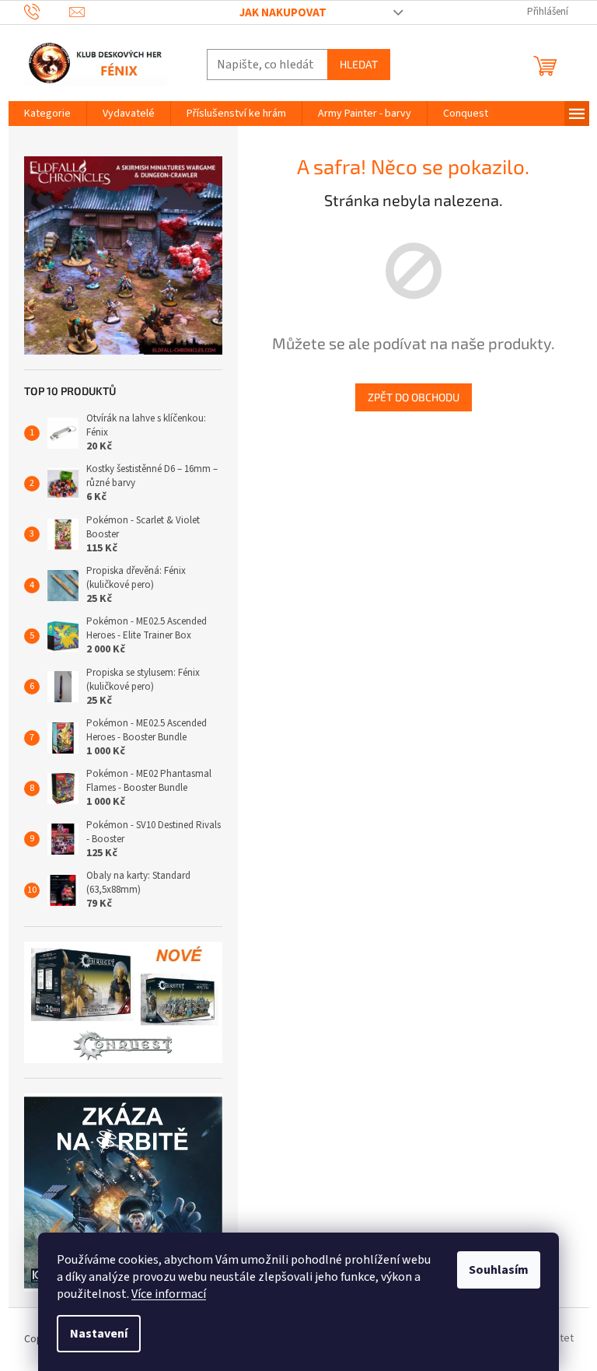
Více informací (168, 1294)
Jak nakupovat (282, 13)
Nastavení (98, 1333)
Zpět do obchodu (413, 397)
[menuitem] (47, 113)
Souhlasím (499, 1269)
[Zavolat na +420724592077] (47, 11)
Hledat (359, 64)
